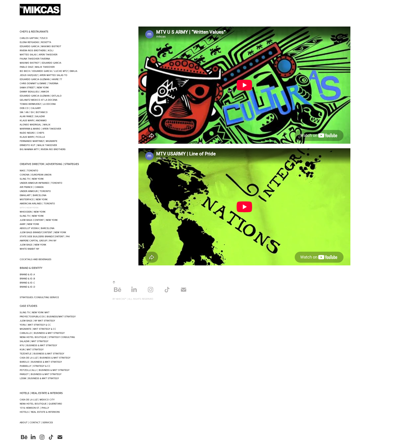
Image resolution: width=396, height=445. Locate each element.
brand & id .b (27, 278)
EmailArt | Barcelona (33, 195)
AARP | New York (29, 224)
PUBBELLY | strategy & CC (35, 365)
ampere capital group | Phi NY (38, 240)
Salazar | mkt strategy (34, 341)
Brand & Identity (31, 268)
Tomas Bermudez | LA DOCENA (38, 103)
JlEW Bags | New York (33, 244)
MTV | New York (29, 207)
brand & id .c (27, 282)
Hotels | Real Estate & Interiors (41, 393)
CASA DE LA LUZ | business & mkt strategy (45, 357)
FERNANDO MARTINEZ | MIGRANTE (38, 141)
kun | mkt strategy (32, 349)
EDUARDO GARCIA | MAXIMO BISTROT (40, 46)
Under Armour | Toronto (35, 191)
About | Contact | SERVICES (36, 422)
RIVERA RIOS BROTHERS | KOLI (36, 50)
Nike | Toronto (29, 170)
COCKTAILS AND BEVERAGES (35, 259)
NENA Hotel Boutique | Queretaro (41, 403)
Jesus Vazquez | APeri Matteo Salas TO (43, 75)
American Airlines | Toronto (37, 203)
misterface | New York (34, 199)
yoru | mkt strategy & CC (35, 324)
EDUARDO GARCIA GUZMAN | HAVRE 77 (41, 79)
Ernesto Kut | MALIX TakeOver (38, 145)
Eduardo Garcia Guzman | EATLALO (41, 95)
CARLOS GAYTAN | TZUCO (34, 38)
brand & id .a (27, 274)
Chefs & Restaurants (34, 31)
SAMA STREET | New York (34, 87)
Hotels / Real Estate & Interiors (40, 411)
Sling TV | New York (32, 178)
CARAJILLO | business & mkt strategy (42, 332)
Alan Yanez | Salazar (32, 116)
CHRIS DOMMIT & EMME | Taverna (39, 83)
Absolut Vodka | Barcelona (37, 228)
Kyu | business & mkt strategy (38, 345)
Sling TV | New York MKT (35, 312)
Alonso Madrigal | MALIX (35, 124)
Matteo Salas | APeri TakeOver (38, 54)
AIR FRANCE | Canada (32, 187)
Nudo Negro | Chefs (32, 132)
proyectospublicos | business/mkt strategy (48, 316)
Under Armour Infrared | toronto (41, 182)
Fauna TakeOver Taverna (35, 58)
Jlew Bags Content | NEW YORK (39, 219)
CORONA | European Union (35, 174)
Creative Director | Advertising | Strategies (49, 164)
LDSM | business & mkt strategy (39, 378)
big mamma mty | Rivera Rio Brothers (43, 149)
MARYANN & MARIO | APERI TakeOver (40, 128)
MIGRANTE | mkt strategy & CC (38, 328)
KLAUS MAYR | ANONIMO (33, 120)
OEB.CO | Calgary (30, 108)
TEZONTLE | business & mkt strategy (42, 353)
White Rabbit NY (29, 248)
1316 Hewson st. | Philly (34, 407)
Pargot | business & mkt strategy (40, 374)
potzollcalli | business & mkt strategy (44, 370)
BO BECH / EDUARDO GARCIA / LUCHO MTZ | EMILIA (48, 71)
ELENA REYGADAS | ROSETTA (35, 42)
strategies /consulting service (39, 297)
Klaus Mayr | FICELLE (32, 136)
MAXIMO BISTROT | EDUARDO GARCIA (40, 62)
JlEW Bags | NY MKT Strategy (37, 320)
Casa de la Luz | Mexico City (37, 399)
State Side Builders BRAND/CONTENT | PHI (45, 236)
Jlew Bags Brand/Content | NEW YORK (43, 232)
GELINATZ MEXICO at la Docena (38, 99)
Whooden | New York (33, 211)
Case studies (28, 305)
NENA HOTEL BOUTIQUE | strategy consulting (47, 337)
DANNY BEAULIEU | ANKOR (34, 91)
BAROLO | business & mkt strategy (41, 361)
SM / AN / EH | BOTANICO (34, 112)
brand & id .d (27, 286)
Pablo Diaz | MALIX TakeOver (37, 66)
